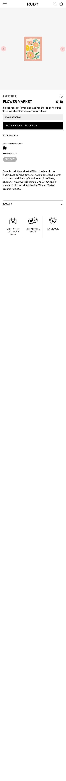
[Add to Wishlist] (61, 96)
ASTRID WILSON (10, 135)
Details (7, 204)
